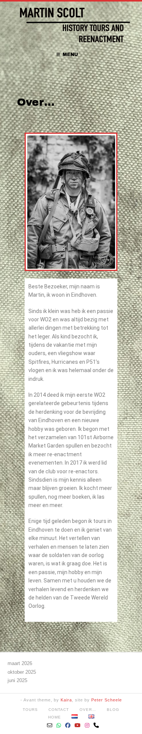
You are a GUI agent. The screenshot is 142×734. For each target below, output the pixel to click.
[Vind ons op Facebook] (68, 725)
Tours (30, 709)
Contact (58, 709)
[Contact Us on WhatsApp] (58, 725)
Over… (88, 709)
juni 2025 (17, 680)
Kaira (66, 700)
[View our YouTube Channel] (78, 725)
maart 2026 (20, 663)
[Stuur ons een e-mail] (50, 725)
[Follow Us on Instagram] (87, 725)
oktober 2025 (22, 672)
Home (54, 717)
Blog (113, 709)
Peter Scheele (106, 700)
